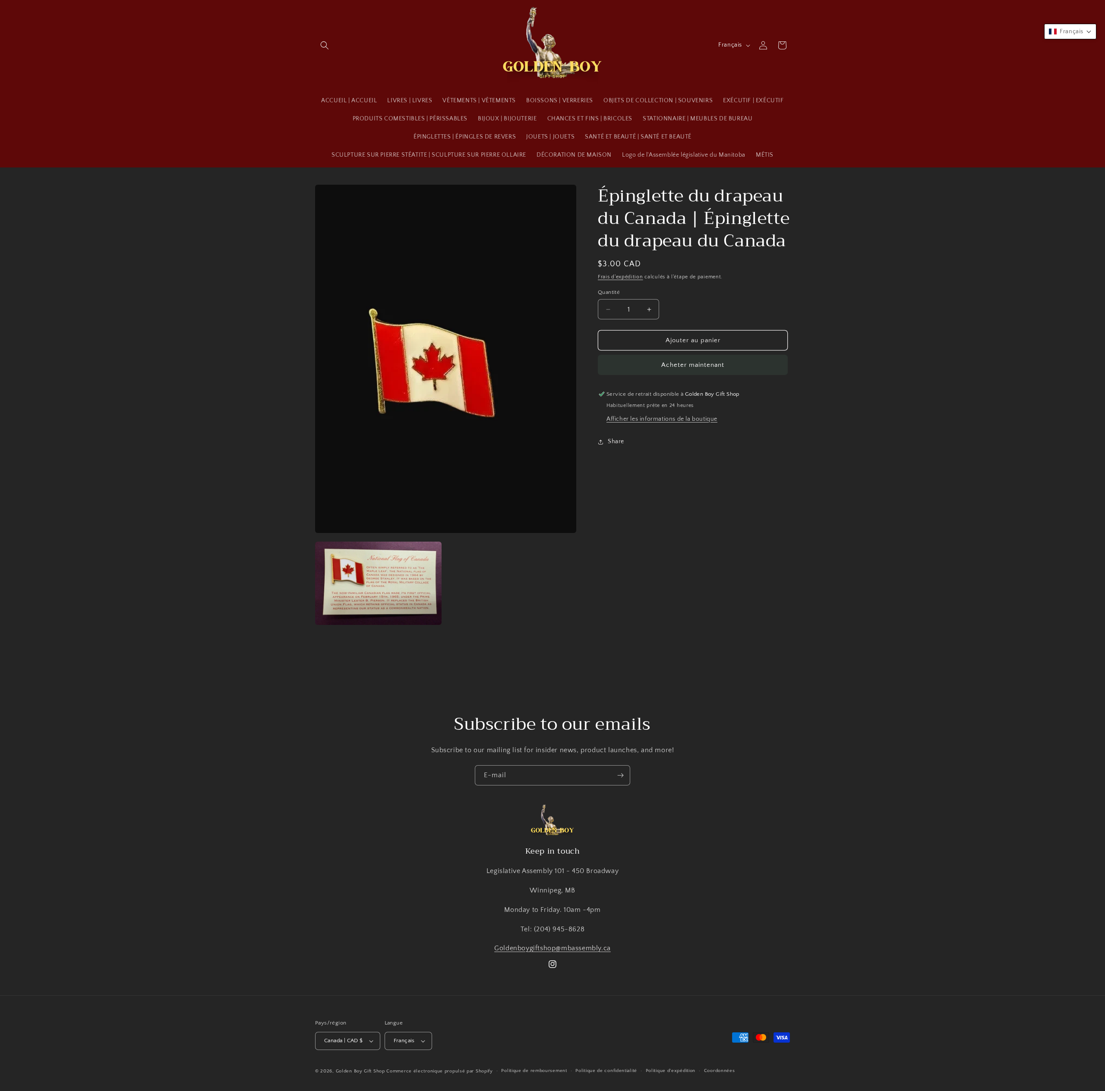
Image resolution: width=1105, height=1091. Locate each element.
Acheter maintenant (692, 365)
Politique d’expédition (670, 1070)
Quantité (609, 292)
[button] (324, 45)
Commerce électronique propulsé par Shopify (439, 1071)
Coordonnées (719, 1070)
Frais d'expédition (620, 277)
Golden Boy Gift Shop (360, 1071)
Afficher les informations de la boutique (661, 419)
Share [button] (616, 441)
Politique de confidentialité (606, 1070)
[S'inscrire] (620, 775)
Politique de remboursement (534, 1070)
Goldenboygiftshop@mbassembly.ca (552, 948)
